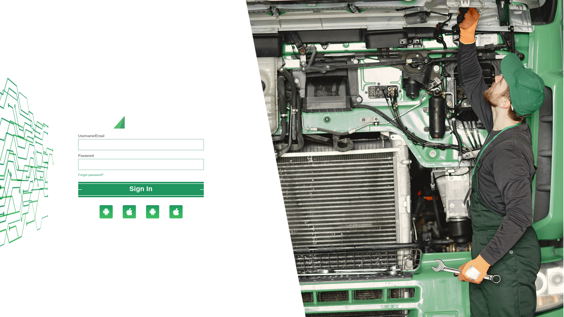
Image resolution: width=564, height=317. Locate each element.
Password (86, 156)
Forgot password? (91, 175)
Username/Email (91, 136)
